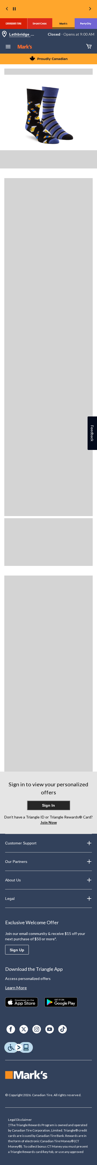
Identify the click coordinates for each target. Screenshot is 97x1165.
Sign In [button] (48, 805)
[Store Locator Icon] (4, 34)
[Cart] (89, 47)
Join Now (48, 822)
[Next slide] (90, 9)
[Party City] (86, 23)
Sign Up (17, 950)
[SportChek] (39, 23)
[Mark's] (63, 23)
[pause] (14, 9)
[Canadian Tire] (13, 23)
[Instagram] (36, 1029)
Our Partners (16, 861)
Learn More (16, 987)
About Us (13, 880)
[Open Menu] (8, 47)
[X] (23, 1029)
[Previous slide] (7, 9)
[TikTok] (62, 1029)
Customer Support (20, 843)
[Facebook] (10, 1029)
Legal (10, 898)
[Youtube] (49, 1029)
